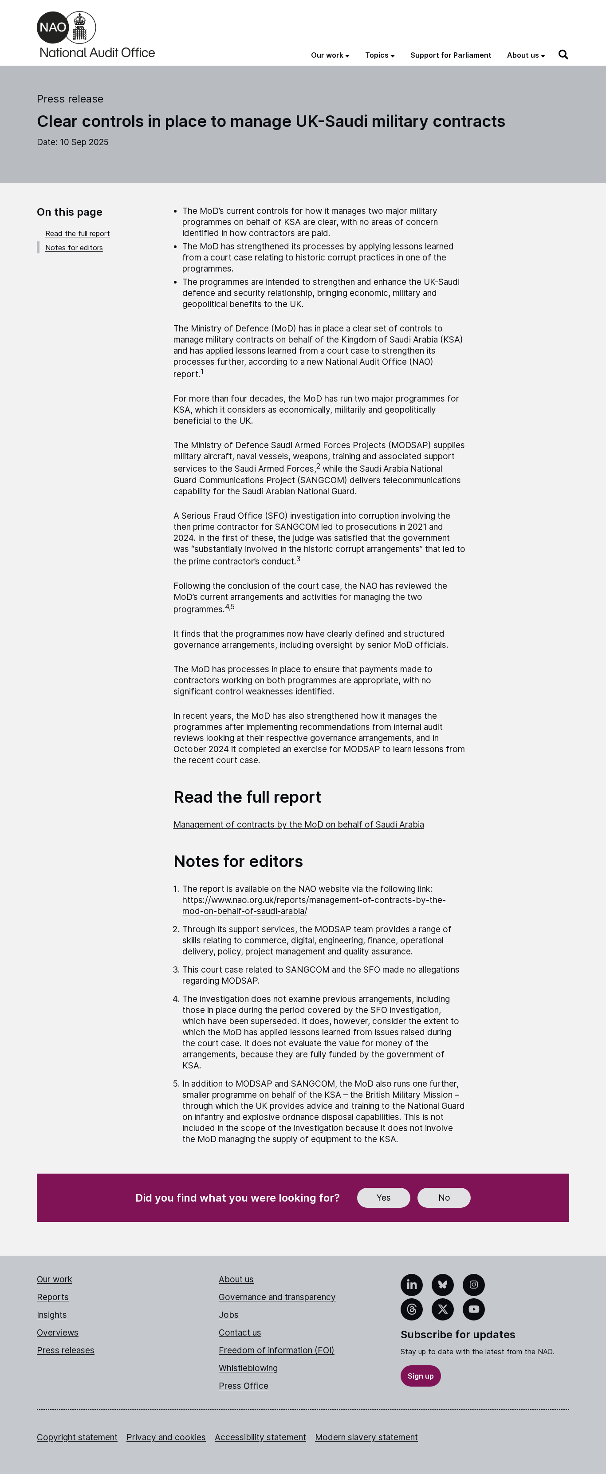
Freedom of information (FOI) (276, 1350)
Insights (52, 1315)
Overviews (58, 1333)
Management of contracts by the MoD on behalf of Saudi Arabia (298, 825)
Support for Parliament (451, 55)
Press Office (243, 1386)
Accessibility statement (260, 1437)
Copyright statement (77, 1437)
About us (236, 1279)
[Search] (564, 54)
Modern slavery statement (366, 1437)
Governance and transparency (277, 1297)
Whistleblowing (248, 1368)
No (444, 1198)
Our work (54, 1279)
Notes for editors (74, 247)
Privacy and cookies (166, 1437)
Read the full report (77, 233)
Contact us (240, 1333)
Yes (384, 1198)
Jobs (229, 1315)
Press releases (65, 1350)
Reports (53, 1297)
